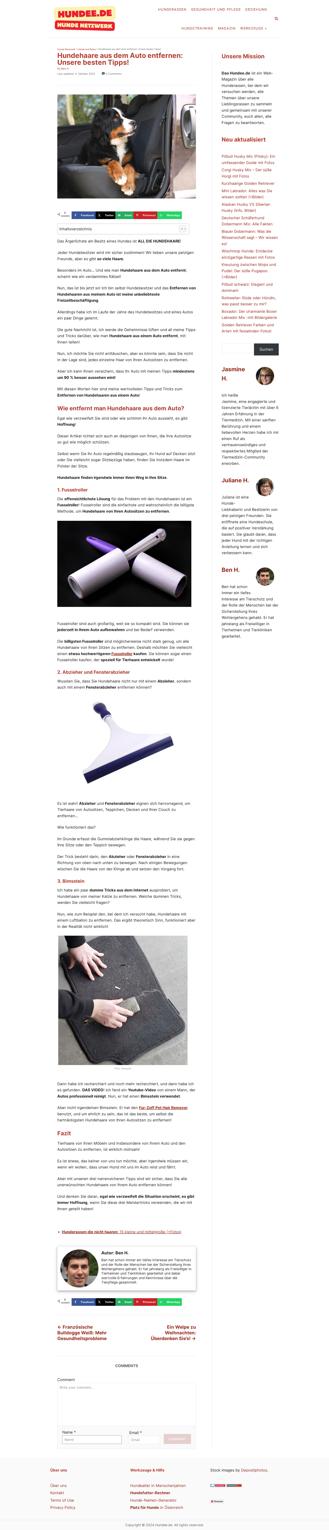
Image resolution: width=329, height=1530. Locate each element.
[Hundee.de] (86, 19)
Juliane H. (235, 480)
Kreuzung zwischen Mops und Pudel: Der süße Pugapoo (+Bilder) (249, 270)
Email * (135, 1432)
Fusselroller (122, 653)
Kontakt (57, 1493)
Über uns (58, 1485)
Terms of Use (62, 1500)
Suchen (266, 349)
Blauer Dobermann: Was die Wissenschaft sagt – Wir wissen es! (250, 237)
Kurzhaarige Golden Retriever (248, 183)
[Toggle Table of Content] (180, 229)
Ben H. (65, 68)
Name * (69, 1432)
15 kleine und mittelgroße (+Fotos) (121, 1232)
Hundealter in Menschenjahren (158, 1485)
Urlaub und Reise (87, 49)
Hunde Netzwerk (66, 49)
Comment (66, 1379)
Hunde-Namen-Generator (153, 1500)
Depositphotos (254, 1470)
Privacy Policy (62, 1507)
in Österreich (156, 1507)
